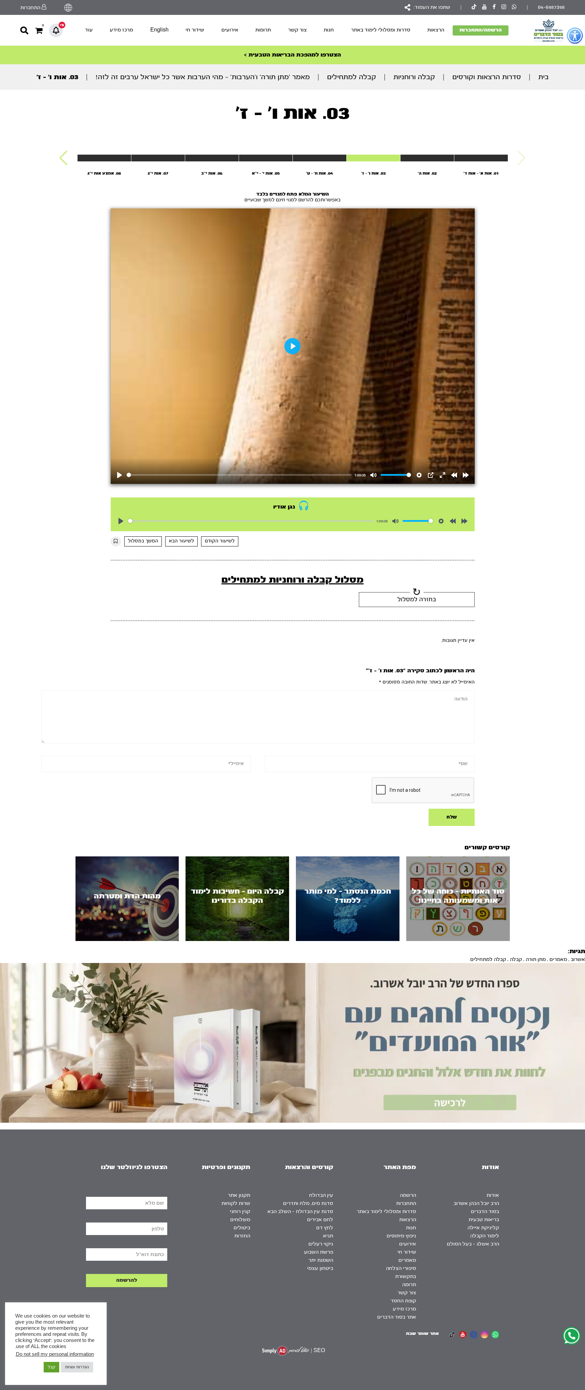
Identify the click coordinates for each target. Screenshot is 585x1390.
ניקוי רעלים (320, 1244)
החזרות (242, 1236)
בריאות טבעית (484, 1220)
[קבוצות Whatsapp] (514, 7)
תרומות (263, 30)
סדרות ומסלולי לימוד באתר (380, 30)
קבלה (516, 959)
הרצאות (435, 30)
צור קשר (297, 30)
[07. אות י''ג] (158, 158)
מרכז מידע (121, 30)
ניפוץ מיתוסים (401, 1236)
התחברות (406, 1203)
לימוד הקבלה (484, 1236)
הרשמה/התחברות (480, 30)
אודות (492, 1195)
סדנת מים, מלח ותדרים (308, 1203)
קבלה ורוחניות (414, 77)
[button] (63, 158)
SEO (319, 1350)
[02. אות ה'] (427, 158)
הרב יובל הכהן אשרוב (476, 1203)
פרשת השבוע (318, 1252)
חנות (329, 30)
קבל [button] (51, 1367)
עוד (89, 30)
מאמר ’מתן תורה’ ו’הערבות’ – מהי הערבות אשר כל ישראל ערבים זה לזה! (202, 77)
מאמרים (558, 959)
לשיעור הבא (181, 541)
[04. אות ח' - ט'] (319, 158)
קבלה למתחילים (351, 77)
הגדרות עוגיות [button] (77, 1367)
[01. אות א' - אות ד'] (481, 158)
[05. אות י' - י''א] (265, 158)
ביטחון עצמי (320, 1268)
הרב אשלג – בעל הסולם (473, 1244)
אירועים (229, 30)
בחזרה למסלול (416, 599)
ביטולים (242, 1228)
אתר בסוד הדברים (396, 1317)
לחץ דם (324, 1228)
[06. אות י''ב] (212, 158)
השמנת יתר (320, 1260)
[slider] (239, 475)
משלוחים (240, 1220)
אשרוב (578, 959)
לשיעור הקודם (220, 541)
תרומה (409, 1284)
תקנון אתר (239, 1195)
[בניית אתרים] (285, 1350)
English (159, 30)
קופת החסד (403, 1301)
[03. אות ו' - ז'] (373, 158)
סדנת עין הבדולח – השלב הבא (300, 1211)
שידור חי (195, 30)
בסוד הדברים (485, 1211)
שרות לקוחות (235, 1203)
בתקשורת (405, 1276)
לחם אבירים (320, 1220)
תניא (328, 1236)
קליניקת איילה (483, 1228)
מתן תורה (536, 959)
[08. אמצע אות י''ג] (104, 158)
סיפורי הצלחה (401, 1268)
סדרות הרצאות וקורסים (486, 77)
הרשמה (408, 1195)
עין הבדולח (321, 1195)
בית (543, 77)
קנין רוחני (240, 1211)
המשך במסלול (143, 541)
